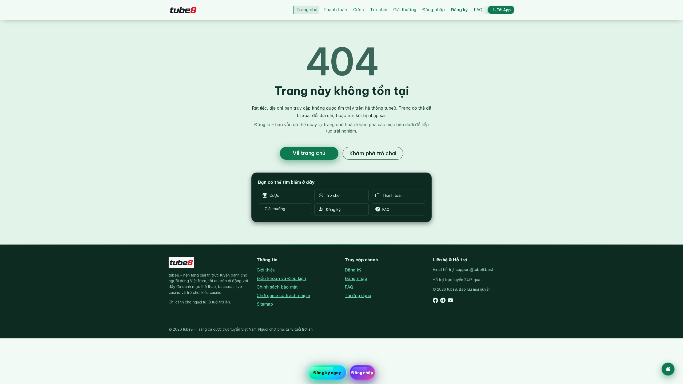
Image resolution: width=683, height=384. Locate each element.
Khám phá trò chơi (373, 153)
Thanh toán (335, 9)
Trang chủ (306, 9)
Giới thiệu (266, 270)
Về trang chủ (309, 153)
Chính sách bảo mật (277, 287)
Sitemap (265, 304)
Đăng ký (459, 9)
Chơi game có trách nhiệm (283, 295)
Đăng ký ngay (327, 372)
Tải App (504, 9)
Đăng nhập (433, 9)
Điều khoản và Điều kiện (281, 278)
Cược (358, 9)
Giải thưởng (404, 9)
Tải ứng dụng (358, 295)
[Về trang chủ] (668, 369)
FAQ (478, 9)
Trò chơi (378, 9)
